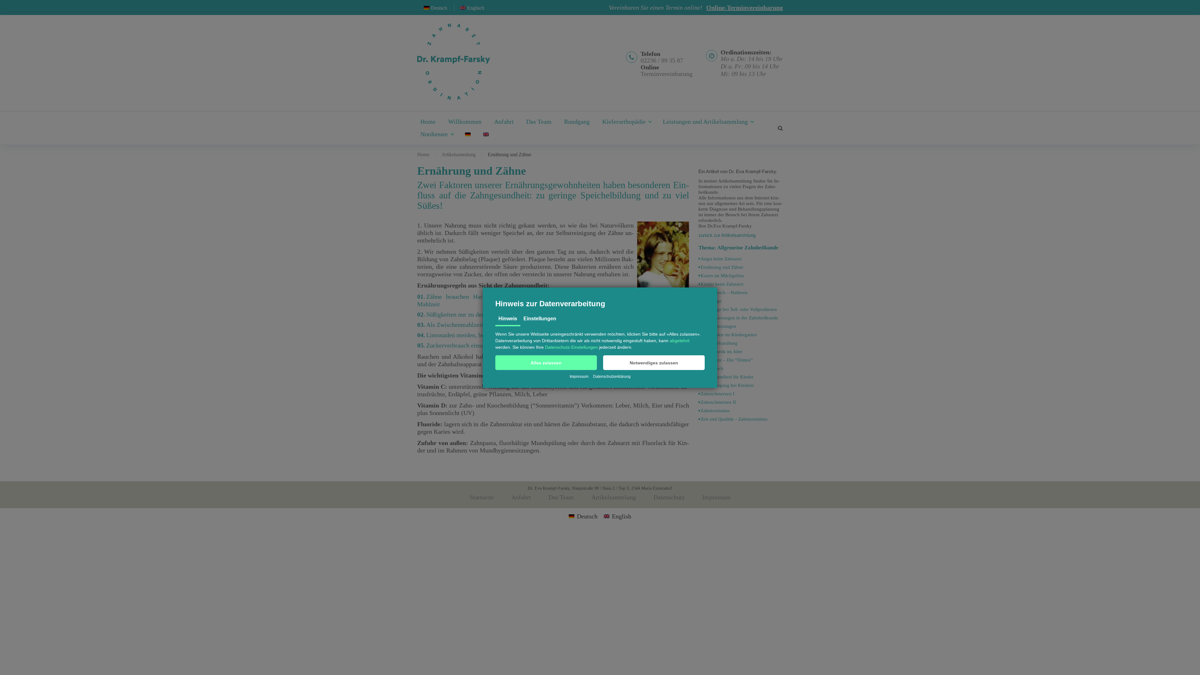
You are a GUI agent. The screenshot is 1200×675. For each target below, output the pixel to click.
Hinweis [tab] (507, 318)
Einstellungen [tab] (539, 318)
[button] (546, 362)
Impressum (579, 376)
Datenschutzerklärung (612, 376)
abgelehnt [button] (679, 340)
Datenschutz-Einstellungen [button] (571, 347)
